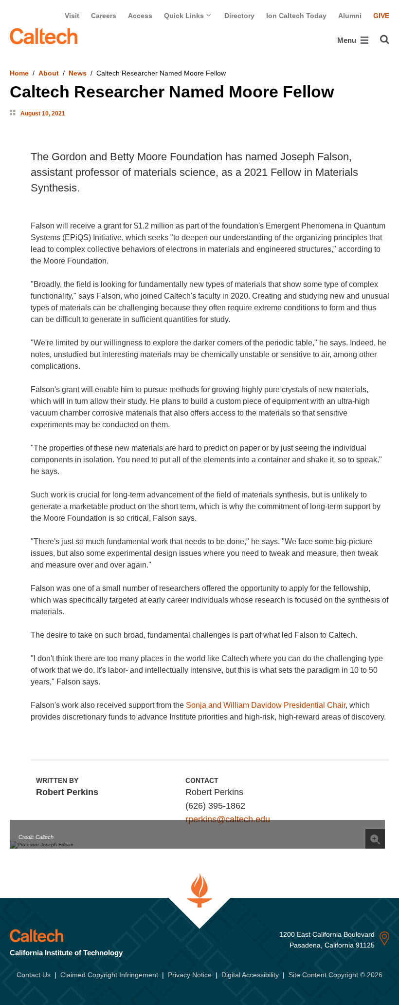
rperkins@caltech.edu (227, 819)
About (48, 73)
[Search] (384, 39)
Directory (239, 15)
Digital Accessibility (250, 975)
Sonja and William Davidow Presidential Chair (265, 705)
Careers (103, 15)
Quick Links (185, 15)
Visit (72, 15)
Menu (347, 40)
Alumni (350, 15)
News (78, 73)
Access (140, 15)
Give (381, 15)
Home (19, 73)
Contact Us (34, 975)
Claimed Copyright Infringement (109, 975)
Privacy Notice (190, 975)
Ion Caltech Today (296, 15)
